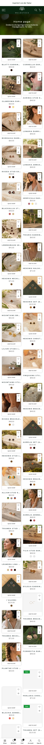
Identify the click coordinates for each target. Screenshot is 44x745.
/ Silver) (11, 603)
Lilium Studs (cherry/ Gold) (18, 349)
